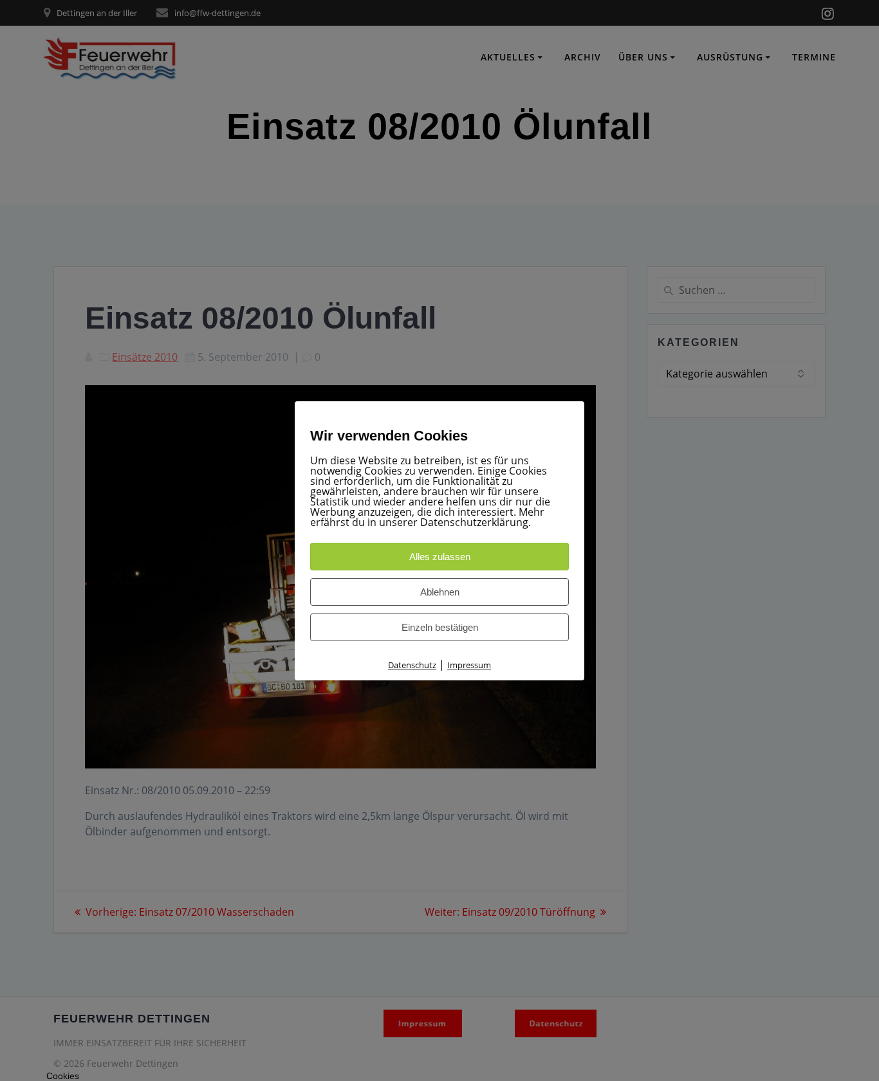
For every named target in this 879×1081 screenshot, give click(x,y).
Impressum (469, 665)
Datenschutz (412, 665)
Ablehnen (439, 591)
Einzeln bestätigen (440, 627)
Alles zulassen (439, 556)
